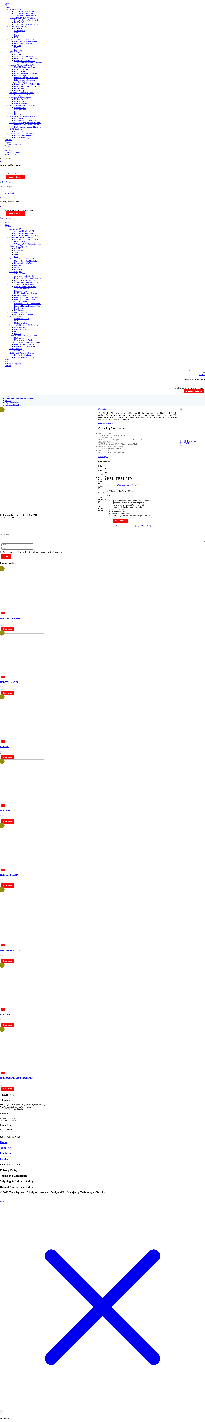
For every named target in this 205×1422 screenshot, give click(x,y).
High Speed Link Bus (13, 405)
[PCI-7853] (22, 697)
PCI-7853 (4, 746)
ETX (16, 37)
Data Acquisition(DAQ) (23, 44)
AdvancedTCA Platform (23, 14)
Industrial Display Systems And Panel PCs (25, 123)
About (7, 5)
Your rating (5, 517)
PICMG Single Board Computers (26, 73)
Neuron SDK (19, 131)
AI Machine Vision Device (24, 56)
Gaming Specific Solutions (24, 95)
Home (7, 3)
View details (4, 506)
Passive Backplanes (21, 76)
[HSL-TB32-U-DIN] (22, 633)
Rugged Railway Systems (24, 138)
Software (8, 140)
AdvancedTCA (15, 9)
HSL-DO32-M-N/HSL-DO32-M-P (16, 1078)
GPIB (16, 48)
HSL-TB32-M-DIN (9, 875)
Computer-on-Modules (18, 26)
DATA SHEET (120, 521)
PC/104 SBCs (19, 22)
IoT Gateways (19, 91)
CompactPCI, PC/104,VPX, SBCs (22, 18)
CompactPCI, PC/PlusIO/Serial (26, 20)
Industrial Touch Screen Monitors (26, 125)
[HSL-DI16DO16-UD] (22, 889)
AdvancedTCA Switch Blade (25, 11)
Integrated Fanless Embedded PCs (27, 86)
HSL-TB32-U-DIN (9, 682)
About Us (5, 1147)
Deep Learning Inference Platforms (27, 58)
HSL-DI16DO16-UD (10, 950)
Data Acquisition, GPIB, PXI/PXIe (22, 39)
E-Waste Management (13, 144)
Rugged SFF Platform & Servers (21, 133)
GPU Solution (19, 54)
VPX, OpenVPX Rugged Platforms (27, 24)
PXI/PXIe (18, 50)
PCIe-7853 (5, 1014)
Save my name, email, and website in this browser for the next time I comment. (32, 552)
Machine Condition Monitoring (26, 41)
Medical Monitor (20, 103)
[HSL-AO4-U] (22, 761)
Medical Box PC (20, 101)
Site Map (8, 150)
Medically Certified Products (20, 97)
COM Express (19, 31)
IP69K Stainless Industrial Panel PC (27, 127)
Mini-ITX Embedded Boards (25, 67)
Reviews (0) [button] (103, 457)
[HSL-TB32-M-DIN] (22, 825)
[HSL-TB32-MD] (107, 528)
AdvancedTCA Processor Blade (26, 16)
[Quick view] (3, 613)
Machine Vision (20, 110)
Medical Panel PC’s (21, 99)
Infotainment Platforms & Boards (21, 93)
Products (8, 7)
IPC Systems (19, 88)
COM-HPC (18, 29)
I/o (15, 112)
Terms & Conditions (12, 152)
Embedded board (20, 71)
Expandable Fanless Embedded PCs (27, 84)
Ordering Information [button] (106, 423)
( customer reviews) (125, 485)
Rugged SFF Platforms (22, 135)
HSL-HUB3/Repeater (10, 618)
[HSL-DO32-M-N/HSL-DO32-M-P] (22, 1029)
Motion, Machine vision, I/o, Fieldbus (23, 106)
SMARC (17, 33)
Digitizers (17, 46)
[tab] (102, 409)
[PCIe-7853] (22, 965)
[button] (0, 161)
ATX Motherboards (21, 69)
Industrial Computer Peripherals (26, 78)
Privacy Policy (10, 154)
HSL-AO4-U (6, 810)
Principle (8, 142)
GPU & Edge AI (15, 52)
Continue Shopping (15, 177)
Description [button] (102, 409)
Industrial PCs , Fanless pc (19, 82)
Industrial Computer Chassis (24, 80)
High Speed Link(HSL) (14, 403)
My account (9, 193)
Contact (8, 146)
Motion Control (20, 108)
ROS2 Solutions (15, 129)
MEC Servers (19, 118)
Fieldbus (17, 114)
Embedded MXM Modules (24, 61)
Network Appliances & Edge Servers (23, 116)
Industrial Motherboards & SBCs (21, 65)
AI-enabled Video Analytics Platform (28, 63)
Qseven (17, 35)
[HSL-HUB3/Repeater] (22, 569)
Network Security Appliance (25, 120)
